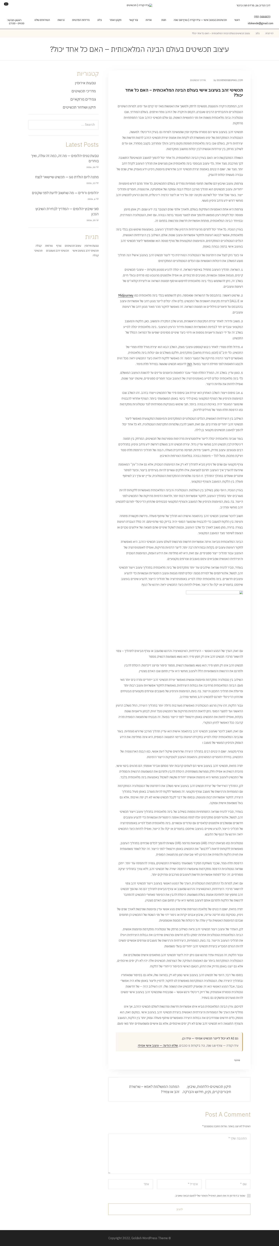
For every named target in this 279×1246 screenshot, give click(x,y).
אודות (149, 20)
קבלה (38, 245)
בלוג (99, 20)
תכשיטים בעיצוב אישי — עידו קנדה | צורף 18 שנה (200, 20)
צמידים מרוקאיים (83, 99)
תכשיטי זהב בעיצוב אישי (86, 250)
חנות (163, 20)
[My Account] (19, 5)
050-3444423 (262, 17)
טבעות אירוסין (85, 83)
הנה (189, 364)
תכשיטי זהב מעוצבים (57, 250)
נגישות (61, 20)
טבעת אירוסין (92, 245)
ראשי (237, 20)
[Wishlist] (13, 5)
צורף (58, 245)
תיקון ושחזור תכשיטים (79, 107)
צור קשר (133, 20)
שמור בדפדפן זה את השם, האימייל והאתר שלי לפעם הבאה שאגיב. (210, 1195)
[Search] (25, 5)
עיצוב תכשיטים (73, 245)
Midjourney (125, 295)
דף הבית (269, 33)
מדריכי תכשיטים (198, 80)
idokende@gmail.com (260, 23)
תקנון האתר (115, 20)
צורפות (49, 245)
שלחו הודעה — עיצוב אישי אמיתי (158, 1045)
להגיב (179, 1209)
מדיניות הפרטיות (81, 20)
